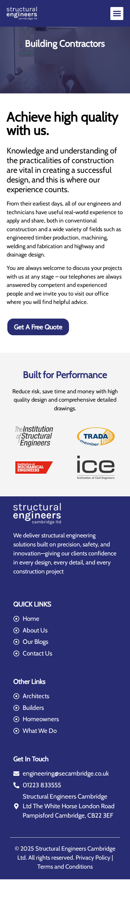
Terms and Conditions (65, 866)
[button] (116, 13)
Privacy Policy (93, 857)
